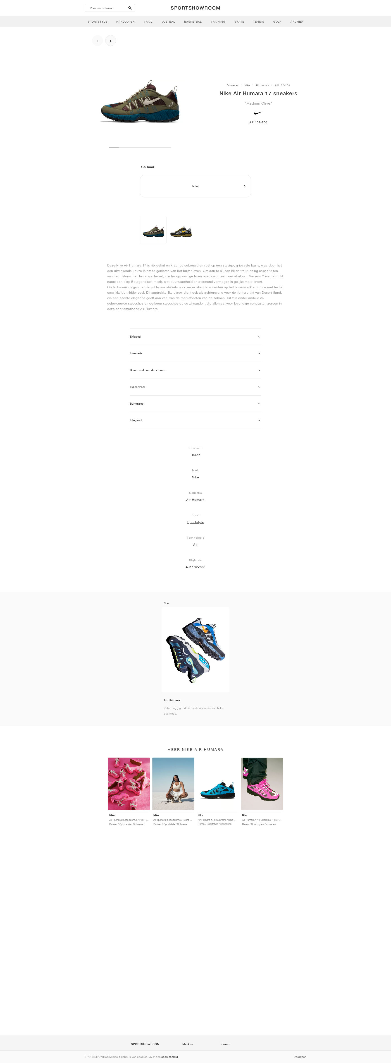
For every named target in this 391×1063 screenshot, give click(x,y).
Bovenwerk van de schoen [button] (147, 370)
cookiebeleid (169, 1056)
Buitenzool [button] (137, 403)
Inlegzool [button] (136, 420)
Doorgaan (300, 1056)
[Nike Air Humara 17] (153, 230)
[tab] (195, 337)
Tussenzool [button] (137, 387)
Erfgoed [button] (135, 336)
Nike (247, 85)
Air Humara (262, 85)
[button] (259, 337)
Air (195, 544)
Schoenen (233, 85)
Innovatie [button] (136, 353)
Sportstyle (195, 522)
